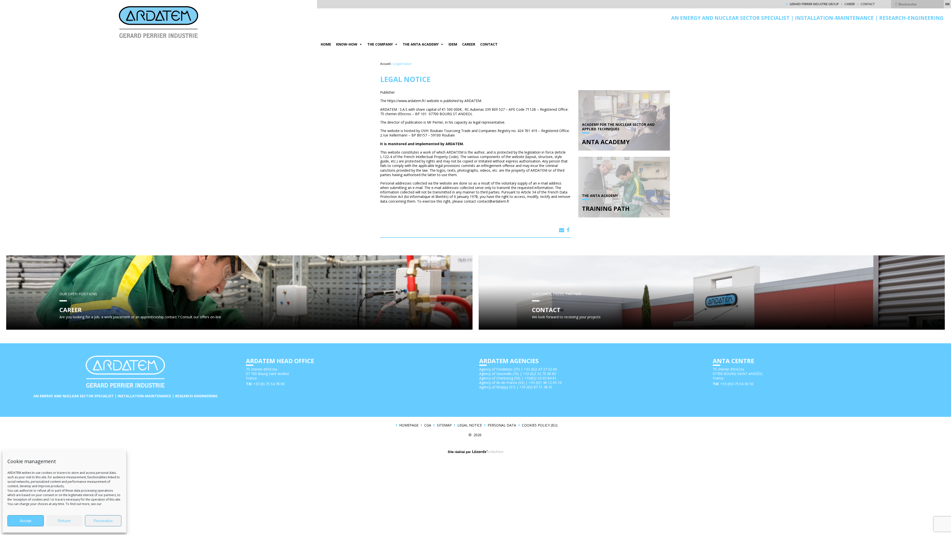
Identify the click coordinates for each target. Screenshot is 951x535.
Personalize (103, 521)
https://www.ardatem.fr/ (406, 100)
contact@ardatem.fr (493, 201)
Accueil (385, 63)
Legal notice (469, 425)
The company (380, 44)
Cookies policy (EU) (539, 425)
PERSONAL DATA (502, 425)
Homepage (409, 425)
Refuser (64, 521)
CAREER (850, 4)
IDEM (453, 44)
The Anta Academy (421, 44)
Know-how (346, 44)
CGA (427, 425)
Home (326, 44)
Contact (868, 4)
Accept (25, 521)
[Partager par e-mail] (561, 229)
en (947, 4)
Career (468, 44)
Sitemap (444, 425)
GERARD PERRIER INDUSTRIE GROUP (814, 4)
